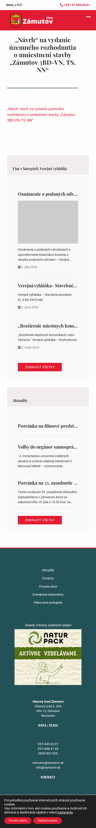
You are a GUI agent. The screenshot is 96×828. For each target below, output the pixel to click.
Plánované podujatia (48, 602)
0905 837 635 (48, 753)
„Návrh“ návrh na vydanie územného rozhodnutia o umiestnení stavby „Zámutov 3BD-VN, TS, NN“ (41, 114)
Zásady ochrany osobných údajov (48, 625)
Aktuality (48, 570)
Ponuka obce (48, 586)
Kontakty (48, 777)
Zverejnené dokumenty (48, 594)
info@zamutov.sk (48, 767)
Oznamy (48, 578)
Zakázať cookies (47, 820)
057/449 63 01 (48, 744)
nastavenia (65, 812)
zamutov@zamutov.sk (48, 763)
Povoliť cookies (18, 820)
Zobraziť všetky (40, 367)
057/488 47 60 (48, 748)
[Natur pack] (48, 657)
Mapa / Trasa (48, 725)
